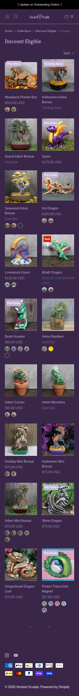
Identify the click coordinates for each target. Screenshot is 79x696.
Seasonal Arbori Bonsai (16, 211)
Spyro (46, 156)
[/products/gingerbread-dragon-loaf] (21, 564)
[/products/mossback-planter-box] (21, 75)
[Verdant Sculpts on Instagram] (9, 655)
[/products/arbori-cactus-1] (21, 380)
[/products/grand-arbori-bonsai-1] (21, 134)
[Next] (48, 626)
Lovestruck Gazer (17, 272)
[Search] (15, 16)
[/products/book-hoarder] (21, 315)
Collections (24, 31)
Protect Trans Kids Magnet (55, 589)
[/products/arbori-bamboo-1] (58, 315)
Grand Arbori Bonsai (19, 156)
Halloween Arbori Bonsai (54, 99)
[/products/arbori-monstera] (58, 380)
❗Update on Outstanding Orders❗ (39, 4)
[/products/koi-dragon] (58, 186)
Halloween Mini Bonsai (53, 464)
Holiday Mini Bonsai (19, 461)
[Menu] (7, 16)
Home (9, 31)
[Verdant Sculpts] (39, 16)
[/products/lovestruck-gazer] (21, 250)
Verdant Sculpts (27, 687)
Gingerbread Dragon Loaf (19, 589)
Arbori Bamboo (53, 336)
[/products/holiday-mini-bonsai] (21, 440)
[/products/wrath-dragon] (58, 250)
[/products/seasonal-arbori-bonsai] (21, 186)
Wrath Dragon (52, 272)
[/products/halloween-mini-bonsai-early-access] (58, 440)
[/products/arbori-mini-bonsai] (21, 499)
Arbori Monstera (53, 402)
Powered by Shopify (55, 687)
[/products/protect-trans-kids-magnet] (58, 564)
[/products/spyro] (58, 134)
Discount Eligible (46, 31)
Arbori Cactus (15, 402)
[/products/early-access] (58, 75)
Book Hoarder (15, 336)
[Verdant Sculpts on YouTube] (18, 655)
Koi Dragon (50, 208)
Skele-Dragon (52, 520)
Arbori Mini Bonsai (18, 520)
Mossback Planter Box (21, 97)
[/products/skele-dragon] (58, 499)
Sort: (65, 53)
